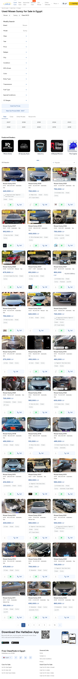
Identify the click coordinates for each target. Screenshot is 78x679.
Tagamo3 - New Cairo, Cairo (63, 363)
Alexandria (7, 402)
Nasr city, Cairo (9, 319)
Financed (62, 281)
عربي (65, 3)
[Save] (23, 169)
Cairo (32, 317)
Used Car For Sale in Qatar (47, 673)
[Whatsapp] (10, 205)
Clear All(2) (25, 15)
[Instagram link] (30, 657)
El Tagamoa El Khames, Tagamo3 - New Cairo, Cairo (65, 318)
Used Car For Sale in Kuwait (47, 667)
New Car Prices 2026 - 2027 (15, 111)
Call (20, 205)
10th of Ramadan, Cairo (36, 237)
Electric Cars (33, 3)
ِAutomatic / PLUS (33, 610)
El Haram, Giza (60, 235)
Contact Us (43, 656)
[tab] (5, 117)
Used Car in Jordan (45, 670)
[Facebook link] (15, 657)
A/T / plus (6, 405)
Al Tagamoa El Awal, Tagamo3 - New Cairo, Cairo (13, 195)
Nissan (5, 199)
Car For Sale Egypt (7, 667)
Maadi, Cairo (34, 194)
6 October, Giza (60, 192)
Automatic (62, 447)
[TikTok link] (20, 657)
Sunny (11, 199)
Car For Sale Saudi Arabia (8, 673)
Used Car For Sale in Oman (47, 675)
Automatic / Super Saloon (66, 488)
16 (54, 625)
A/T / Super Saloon (34, 197)
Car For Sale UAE (6, 670)
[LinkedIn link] (25, 657)
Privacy (41, 661)
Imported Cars (26, 3)
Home (41, 653)
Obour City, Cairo (35, 445)
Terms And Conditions (45, 658)
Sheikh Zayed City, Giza (11, 276)
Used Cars (15, 3)
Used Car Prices (15, 106)
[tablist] (39, 117)
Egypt (7, 657)
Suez (32, 363)
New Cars (19, 3)
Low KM (62, 238)
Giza (6, 363)
